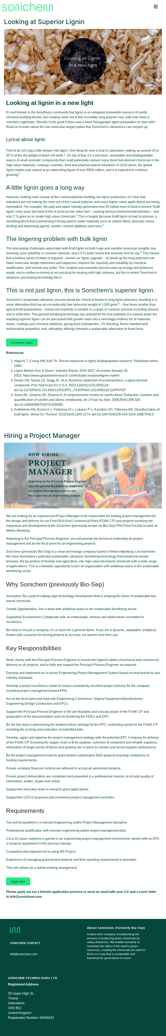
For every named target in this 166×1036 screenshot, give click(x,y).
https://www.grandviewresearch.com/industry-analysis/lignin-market (71, 375)
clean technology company (76, 551)
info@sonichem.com (24, 963)
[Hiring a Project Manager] (83, 475)
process (60, 299)
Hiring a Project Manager (42, 435)
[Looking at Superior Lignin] (83, 61)
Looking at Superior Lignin (44, 22)
